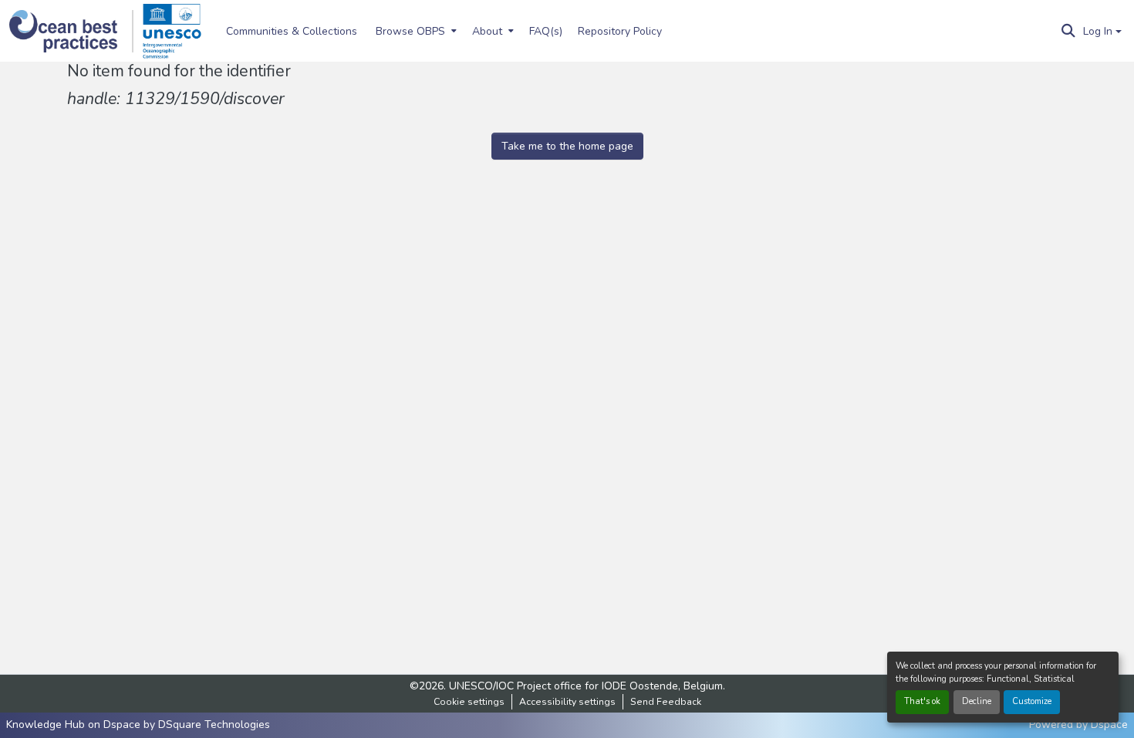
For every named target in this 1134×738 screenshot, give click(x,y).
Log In (1097, 31)
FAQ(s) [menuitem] (545, 31)
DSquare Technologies (214, 724)
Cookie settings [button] (469, 702)
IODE (614, 686)
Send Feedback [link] (665, 702)
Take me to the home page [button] (567, 146)
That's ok (922, 701)
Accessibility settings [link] (567, 702)
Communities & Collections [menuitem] (291, 31)
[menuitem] (415, 31)
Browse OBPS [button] (410, 31)
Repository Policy (620, 31)
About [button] (487, 31)
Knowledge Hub (47, 724)
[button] (71, 31)
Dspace (1109, 724)
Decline (976, 701)
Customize (1031, 701)
